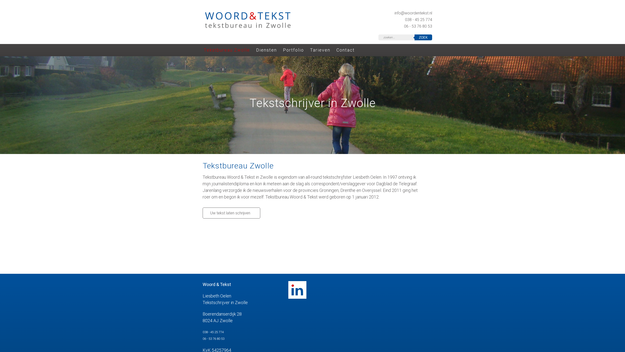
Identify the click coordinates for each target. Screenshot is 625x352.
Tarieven (320, 50)
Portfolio (293, 50)
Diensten (266, 50)
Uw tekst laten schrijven (230, 213)
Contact (345, 50)
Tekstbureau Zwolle (227, 50)
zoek (423, 37)
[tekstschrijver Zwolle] (248, 27)
